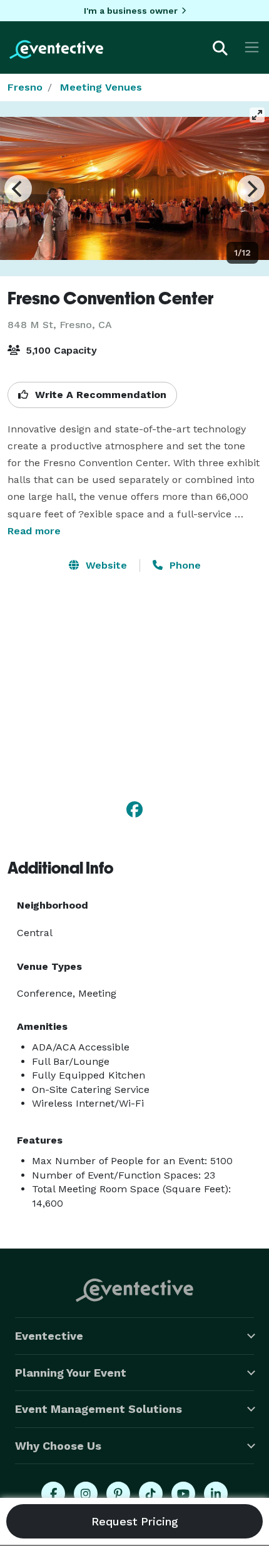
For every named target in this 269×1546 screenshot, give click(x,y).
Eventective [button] (49, 1335)
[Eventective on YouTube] (183, 1493)
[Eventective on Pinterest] (118, 1493)
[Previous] (18, 188)
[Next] (251, 188)
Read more (34, 531)
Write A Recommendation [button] (99, 395)
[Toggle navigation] (251, 47)
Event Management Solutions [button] (98, 1408)
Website (105, 565)
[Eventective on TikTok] (151, 1493)
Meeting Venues (101, 87)
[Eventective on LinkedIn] (216, 1493)
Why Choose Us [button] (58, 1445)
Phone (183, 565)
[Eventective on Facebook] (53, 1493)
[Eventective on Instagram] (86, 1493)
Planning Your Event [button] (70, 1372)
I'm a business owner (131, 11)
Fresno (25, 87)
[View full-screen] (257, 114)
